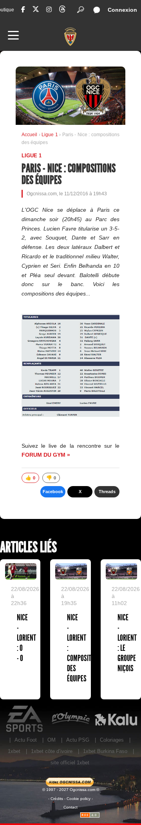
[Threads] (62, 10)
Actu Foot (25, 740)
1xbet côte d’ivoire (51, 751)
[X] (35, 10)
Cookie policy (78, 798)
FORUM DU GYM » (46, 455)
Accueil (29, 134)
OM (51, 740)
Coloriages (112, 740)
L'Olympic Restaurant (70, 719)
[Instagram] (49, 9)
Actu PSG (77, 740)
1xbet (14, 751)
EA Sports (25, 719)
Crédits (57, 798)
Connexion (122, 10)
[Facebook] (23, 9)
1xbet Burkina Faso (105, 751)
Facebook (53, 491)
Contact (70, 807)
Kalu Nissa (116, 719)
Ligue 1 (50, 134)
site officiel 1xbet (70, 763)
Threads (107, 491)
